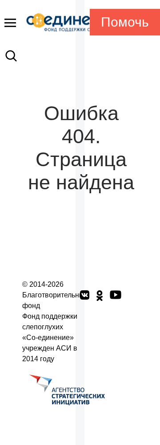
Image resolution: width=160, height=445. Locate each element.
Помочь (125, 22)
